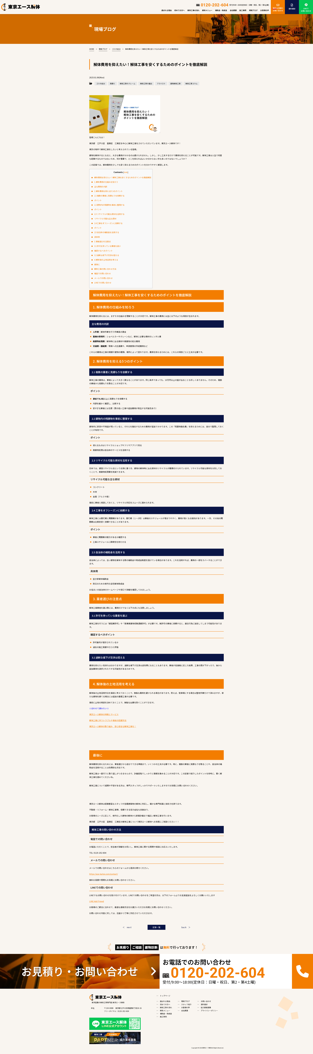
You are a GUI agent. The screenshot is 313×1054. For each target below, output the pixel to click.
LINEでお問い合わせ (306, 9)
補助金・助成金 (221, 10)
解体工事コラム (191, 83)
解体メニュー (207, 10)
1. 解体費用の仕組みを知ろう (106, 182)
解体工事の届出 (146, 83)
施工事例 (242, 10)
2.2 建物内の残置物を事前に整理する (109, 204)
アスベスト (161, 83)
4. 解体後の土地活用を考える (106, 259)
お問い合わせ (206, 1001)
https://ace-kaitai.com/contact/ (103, 873)
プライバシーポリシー (209, 1010)
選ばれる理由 (166, 10)
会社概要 (233, 10)
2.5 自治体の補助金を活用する (106, 232)
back (183, 927)
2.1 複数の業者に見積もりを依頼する (109, 195)
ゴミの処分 (100, 83)
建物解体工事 (175, 83)
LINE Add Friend (96, 901)
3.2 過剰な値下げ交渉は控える (106, 255)
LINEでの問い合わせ (102, 282)
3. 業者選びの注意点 (102, 241)
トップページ (165, 995)
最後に (97, 264)
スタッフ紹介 (186, 1004)
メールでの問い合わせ (103, 278)
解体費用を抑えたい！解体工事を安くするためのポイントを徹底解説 (122, 177)
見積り (112, 83)
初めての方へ (179, 10)
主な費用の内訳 (100, 186)
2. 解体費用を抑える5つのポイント (108, 191)
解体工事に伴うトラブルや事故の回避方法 (107, 720)
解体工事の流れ (193, 10)
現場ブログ (253, 10)
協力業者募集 (206, 1007)
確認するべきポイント (103, 250)
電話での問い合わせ (102, 273)
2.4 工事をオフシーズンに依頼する (108, 223)
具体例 (97, 237)
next (129, 927)
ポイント (98, 200)
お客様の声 (264, 10)
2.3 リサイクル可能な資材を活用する (109, 214)
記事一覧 (156, 927)
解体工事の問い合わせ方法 (105, 269)
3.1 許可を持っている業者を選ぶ (107, 246)
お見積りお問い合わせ (278, 9)
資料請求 (292, 8)
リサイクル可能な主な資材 (105, 218)
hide (126, 172)
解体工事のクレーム (127, 83)
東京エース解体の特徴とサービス (103, 714)
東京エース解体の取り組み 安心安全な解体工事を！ (112, 726)
